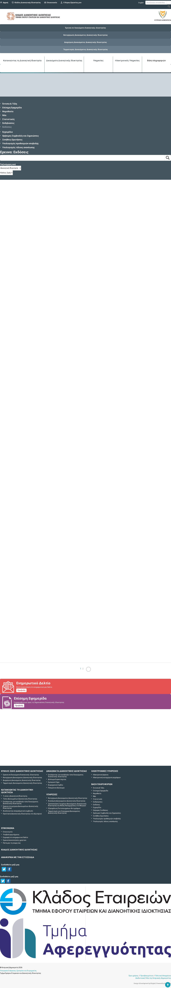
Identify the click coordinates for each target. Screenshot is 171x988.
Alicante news (6, 545)
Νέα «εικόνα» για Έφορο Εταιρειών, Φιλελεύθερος (25, 436)
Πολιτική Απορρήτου (163, 976)
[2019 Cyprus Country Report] (23, 584)
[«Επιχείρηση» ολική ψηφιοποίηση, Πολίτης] (23, 371)
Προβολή (21, 690)
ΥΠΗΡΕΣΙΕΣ (51, 794)
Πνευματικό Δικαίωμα (56, 788)
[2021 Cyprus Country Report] (23, 214)
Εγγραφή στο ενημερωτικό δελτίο (85, 735)
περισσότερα (35, 234)
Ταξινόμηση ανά (8, 164)
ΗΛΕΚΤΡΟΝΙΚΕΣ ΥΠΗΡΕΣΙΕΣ (104, 771)
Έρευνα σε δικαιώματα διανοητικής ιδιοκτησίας (85, 28)
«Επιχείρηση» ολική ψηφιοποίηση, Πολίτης (21, 384)
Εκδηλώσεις (8, 123)
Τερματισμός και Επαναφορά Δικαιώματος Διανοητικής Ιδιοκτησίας (64, 812)
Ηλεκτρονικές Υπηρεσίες (127, 60)
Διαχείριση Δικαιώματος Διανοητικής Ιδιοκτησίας (85, 42)
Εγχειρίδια (7, 132)
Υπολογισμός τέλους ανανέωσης (18, 147)
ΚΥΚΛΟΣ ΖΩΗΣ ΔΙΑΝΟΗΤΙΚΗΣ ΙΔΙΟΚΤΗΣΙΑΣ (22, 771)
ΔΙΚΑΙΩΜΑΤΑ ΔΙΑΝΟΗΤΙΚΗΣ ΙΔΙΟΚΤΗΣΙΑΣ (66, 771)
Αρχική (5, 2)
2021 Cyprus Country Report (13, 227)
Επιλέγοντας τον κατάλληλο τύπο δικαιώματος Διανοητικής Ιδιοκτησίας (20, 802)
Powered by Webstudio (163, 983)
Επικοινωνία (52, 2)
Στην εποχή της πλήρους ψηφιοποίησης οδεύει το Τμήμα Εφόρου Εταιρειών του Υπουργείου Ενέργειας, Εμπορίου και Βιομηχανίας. (54, 388)
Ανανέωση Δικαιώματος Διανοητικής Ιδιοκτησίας (66, 801)
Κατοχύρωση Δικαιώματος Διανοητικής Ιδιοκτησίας (85, 35)
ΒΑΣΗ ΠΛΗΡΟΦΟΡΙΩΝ (101, 784)
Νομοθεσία (7, 111)
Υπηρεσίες (98, 60)
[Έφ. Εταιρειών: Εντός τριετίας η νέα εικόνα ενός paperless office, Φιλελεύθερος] (23, 639)
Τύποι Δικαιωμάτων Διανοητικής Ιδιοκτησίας (20, 799)
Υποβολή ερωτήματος (85, 723)
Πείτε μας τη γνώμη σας (89, 759)
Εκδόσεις (7, 127)
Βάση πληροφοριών (156, 60)
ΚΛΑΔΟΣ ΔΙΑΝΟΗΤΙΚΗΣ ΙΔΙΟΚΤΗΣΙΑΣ (19, 849)
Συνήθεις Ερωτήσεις (12, 139)
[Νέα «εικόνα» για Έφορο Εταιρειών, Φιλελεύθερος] (23, 423)
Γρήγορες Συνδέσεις (100, 810)
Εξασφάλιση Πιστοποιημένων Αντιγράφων (64, 808)
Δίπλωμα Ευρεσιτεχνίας (57, 779)
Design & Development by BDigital (144, 983)
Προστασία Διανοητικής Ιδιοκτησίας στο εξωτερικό (22, 814)
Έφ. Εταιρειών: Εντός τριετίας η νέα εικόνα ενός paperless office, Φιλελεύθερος (39, 652)
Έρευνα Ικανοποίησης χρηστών (86, 747)
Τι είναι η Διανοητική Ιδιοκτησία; (15, 796)
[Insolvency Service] (85, 958)
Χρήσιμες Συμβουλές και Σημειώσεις (20, 136)
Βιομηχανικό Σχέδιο (55, 785)
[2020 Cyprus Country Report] (23, 316)
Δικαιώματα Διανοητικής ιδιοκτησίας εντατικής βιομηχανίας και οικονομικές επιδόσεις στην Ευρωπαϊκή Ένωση (56, 490)
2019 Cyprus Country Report (13, 597)
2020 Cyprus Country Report (13, 329)
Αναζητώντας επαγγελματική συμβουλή (18, 811)
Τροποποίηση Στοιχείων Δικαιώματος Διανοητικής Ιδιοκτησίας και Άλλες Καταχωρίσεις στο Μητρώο (67, 805)
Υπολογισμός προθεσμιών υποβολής (20, 143)
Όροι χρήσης (133, 976)
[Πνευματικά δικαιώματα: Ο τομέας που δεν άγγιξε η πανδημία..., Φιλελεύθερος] (23, 269)
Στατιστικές (8, 119)
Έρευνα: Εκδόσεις (14, 152)
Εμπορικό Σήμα (53, 782)
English (141, 3)
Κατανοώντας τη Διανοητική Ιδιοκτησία (22, 60)
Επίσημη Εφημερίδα (12, 107)
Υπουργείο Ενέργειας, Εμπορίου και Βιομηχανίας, (18, 971)
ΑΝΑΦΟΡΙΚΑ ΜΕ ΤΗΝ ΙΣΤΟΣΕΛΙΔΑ (17, 857)
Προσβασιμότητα (146, 976)
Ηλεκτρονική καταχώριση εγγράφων (107, 777)
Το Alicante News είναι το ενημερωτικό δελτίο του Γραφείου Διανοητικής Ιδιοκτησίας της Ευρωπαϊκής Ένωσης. (47, 549)
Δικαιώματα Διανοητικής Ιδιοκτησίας (64, 60)
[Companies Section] (85, 915)
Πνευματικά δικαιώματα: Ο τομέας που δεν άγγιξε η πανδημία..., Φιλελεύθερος (39, 281)
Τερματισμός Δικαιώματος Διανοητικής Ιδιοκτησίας (85, 49)
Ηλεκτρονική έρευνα (100, 775)
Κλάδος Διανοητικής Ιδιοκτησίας (28, 2)
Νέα (4, 115)
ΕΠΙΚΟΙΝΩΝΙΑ (7, 828)
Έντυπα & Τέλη (9, 104)
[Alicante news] (23, 532)
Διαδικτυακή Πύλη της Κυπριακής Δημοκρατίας (153, 978)
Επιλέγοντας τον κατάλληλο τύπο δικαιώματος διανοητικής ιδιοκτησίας (65, 776)
